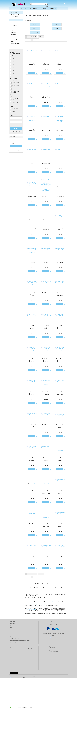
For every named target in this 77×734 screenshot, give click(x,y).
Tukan (49, 601)
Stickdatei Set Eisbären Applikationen (60, 492)
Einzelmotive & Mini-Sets (16, 39)
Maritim (13, 23)
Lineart (12, 89)
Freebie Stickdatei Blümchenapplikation (46, 425)
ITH (12, 88)
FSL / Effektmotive (15, 85)
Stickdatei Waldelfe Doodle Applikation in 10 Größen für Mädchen (32, 327)
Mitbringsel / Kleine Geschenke (15, 92)
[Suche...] (46, 4)
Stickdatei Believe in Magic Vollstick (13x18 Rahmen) (60, 294)
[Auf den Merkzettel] (36, 73)
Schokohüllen (40, 604)
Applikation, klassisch (15, 82)
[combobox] (33, 36)
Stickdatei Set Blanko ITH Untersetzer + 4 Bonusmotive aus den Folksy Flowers (60, 195)
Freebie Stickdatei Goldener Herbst (45, 293)
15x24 (12, 64)
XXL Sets (13, 37)
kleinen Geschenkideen (31, 609)
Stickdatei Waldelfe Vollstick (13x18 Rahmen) (46, 327)
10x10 (12, 57)
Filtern (16, 128)
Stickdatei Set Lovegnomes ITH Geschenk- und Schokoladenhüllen (45, 63)
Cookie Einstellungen (14, 642)
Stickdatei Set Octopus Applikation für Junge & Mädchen (46, 492)
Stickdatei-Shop (24, 8)
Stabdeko (47, 604)
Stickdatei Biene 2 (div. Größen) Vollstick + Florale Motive (60, 261)
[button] (51, 1)
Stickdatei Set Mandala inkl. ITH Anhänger (60, 525)
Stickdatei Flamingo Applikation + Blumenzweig (32, 459)
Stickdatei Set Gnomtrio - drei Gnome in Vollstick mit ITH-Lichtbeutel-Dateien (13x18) (60, 129)
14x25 (12, 63)
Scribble (13, 99)
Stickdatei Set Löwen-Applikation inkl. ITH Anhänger (31, 558)
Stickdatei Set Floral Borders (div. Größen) (60, 161)
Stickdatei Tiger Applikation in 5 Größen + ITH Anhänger (60, 327)
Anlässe (12, 18)
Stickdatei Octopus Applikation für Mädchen (60, 459)
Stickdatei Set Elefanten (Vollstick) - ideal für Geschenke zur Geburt (46, 162)
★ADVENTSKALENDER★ (16, 46)
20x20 (12, 69)
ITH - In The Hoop (14, 16)
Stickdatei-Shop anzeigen (16, 14)
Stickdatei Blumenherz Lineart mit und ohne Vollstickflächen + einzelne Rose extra (46, 261)
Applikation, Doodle (15, 80)
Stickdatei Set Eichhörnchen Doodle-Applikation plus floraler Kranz (46, 525)
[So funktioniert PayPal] (53, 628)
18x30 (12, 67)
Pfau (53, 601)
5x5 (12, 55)
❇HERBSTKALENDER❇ (15, 45)
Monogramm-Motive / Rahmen (15, 95)
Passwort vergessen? (14, 150)
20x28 (12, 70)
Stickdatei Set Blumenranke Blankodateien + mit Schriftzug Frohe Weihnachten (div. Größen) (46, 129)
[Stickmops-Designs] (19, 4)
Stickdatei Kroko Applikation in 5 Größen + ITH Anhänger (32, 360)
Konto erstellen (13, 148)
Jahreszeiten (13, 34)
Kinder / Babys (15, 30)
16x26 (12, 66)
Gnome (56, 602)
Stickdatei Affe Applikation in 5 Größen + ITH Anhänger (32, 393)
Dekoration (13, 83)
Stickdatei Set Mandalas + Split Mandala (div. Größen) (32, 195)
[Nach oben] (73, 732)
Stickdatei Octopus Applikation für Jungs (32, 491)
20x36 (12, 73)
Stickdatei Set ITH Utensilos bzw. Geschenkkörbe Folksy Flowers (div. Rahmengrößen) (45, 228)
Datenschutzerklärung (14, 638)
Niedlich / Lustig (14, 96)
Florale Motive (14, 25)
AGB (11, 636)
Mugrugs (35, 604)
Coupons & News (43, 8)
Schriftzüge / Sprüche (15, 98)
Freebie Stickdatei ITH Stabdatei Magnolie (32, 425)
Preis (11, 115)
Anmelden (16, 146)
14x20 (12, 61)
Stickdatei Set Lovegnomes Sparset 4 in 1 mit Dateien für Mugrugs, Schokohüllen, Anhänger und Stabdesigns (46, 96)
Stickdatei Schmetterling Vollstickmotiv (60, 228)
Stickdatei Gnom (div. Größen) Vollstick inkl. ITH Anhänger (32, 294)
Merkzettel (65, 0)
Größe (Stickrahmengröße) (15, 53)
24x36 (12, 75)
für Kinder (13, 109)
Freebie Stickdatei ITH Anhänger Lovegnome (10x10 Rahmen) (32, 63)
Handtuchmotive (14, 86)
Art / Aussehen (13, 78)
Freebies (12, 41)
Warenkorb (31, 468)
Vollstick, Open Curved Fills (16, 102)
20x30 (12, 72)
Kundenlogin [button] (59, 0)
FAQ (11, 625)
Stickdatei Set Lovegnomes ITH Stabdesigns (59, 63)
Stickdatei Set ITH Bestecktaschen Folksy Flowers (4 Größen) (45, 195)
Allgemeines (13, 32)
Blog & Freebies (33, 8)
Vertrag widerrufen (14, 672)
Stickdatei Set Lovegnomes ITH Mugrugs (32, 96)
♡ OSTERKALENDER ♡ (15, 43)
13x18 (12, 58)
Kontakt (11, 627)
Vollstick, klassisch (15, 101)
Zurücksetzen (16, 131)
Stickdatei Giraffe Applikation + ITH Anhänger (59, 426)
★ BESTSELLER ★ (14, 36)
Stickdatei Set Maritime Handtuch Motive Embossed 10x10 (46, 558)
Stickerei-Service (52, 8)
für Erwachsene (14, 108)
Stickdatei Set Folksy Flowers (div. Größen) (32, 227)
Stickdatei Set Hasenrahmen (60, 95)
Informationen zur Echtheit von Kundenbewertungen (20, 640)
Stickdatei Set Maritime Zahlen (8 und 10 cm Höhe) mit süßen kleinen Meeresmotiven (32, 261)
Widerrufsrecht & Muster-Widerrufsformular (18, 632)
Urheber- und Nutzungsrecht (15, 634)
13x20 (12, 60)
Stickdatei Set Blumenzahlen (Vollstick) (32, 162)
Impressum (12, 623)
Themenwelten (14, 19)
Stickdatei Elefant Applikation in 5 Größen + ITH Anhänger (59, 360)
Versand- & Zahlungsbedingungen (16, 629)
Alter (11, 106)
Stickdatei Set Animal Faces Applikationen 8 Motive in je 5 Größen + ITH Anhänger (46, 393)
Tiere (13, 28)
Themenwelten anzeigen (17, 21)
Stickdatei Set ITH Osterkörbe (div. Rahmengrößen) (31, 129)
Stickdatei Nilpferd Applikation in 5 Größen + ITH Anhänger (45, 360)
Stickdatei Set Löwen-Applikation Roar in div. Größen (59, 393)
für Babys (13, 111)
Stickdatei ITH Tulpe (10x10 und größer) (32, 524)
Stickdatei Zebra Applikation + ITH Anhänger (46, 459)
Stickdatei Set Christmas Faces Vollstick (59, 558)
